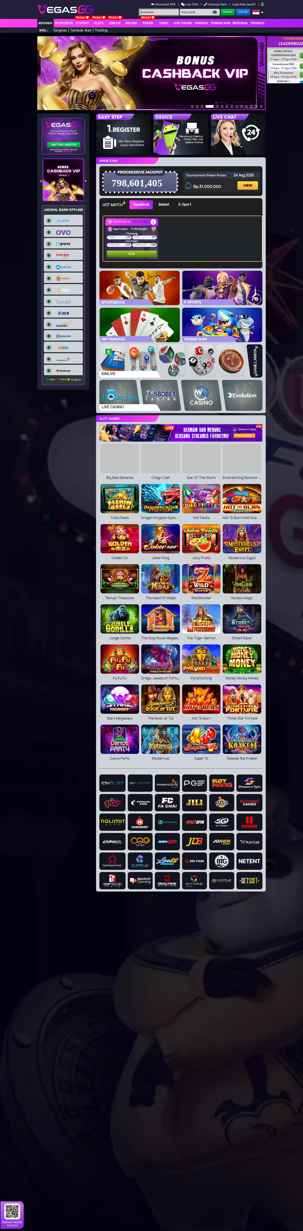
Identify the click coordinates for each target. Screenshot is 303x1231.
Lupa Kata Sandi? (244, 4)
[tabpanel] (183, 238)
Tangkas (201, 23)
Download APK (165, 4)
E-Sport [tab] (185, 205)
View (248, 181)
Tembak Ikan (220, 23)
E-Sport (82, 23)
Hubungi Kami (217, 4)
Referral (240, 23)
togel (164, 23)
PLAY (114, 254)
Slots (99, 23)
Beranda (45, 23)
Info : (43, 30)
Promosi (257, 23)
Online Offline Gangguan (64, 379)
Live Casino (182, 23)
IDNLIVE (115, 23)
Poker (148, 23)
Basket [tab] (164, 205)
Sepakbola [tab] (141, 205)
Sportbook (64, 23)
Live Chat (191, 4)
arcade (131, 23)
